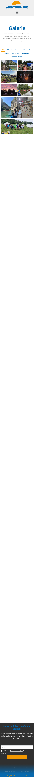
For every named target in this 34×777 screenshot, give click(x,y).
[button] (17, 12)
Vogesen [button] (17, 50)
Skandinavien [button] (25, 53)
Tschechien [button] (15, 53)
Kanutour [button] (6, 53)
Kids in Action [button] (27, 50)
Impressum (16, 767)
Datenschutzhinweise (11, 771)
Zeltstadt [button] (9, 50)
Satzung (24, 767)
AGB (8, 767)
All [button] (3, 50)
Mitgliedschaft (25, 771)
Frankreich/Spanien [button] (17, 56)
